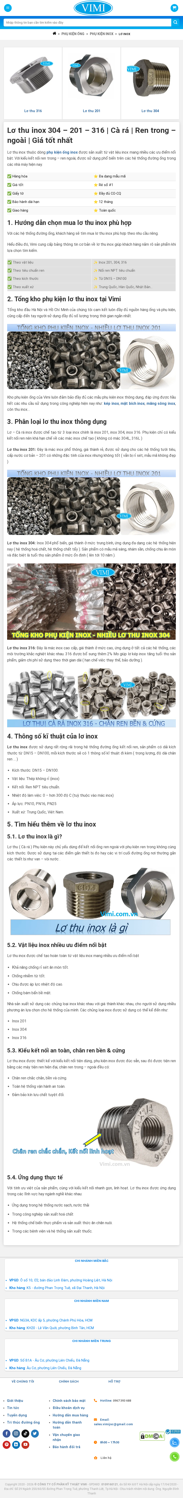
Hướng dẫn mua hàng (70, 1415)
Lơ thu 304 (150, 111)
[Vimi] (93, 8)
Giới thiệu (15, 1401)
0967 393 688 (122, 1400)
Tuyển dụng (17, 1415)
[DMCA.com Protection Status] (152, 1436)
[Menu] (8, 8)
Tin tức (13, 1408)
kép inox (111, 403)
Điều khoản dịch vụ (69, 1408)
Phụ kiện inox (101, 34)
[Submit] (175, 23)
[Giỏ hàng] (174, 8)
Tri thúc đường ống (23, 1422)
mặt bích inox (133, 403)
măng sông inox (161, 403)
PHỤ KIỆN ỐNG (72, 34)
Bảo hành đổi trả (66, 1447)
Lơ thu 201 (91, 111)
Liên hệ (106, 1458)
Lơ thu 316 (33, 111)
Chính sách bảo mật (69, 1401)
